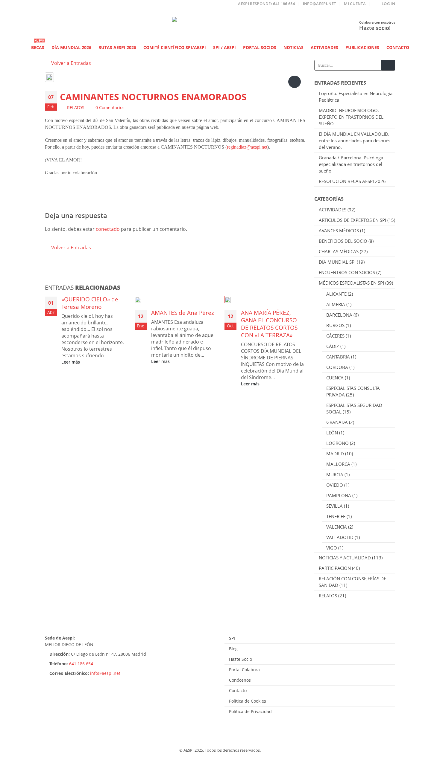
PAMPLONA (338, 495)
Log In (388, 3)
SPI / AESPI (224, 47)
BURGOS (335, 325)
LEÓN (332, 433)
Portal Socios (259, 47)
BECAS (37, 45)
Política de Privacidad (250, 711)
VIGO (331, 548)
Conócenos (240, 680)
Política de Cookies (247, 701)
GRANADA (337, 422)
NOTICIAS (293, 47)
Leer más (71, 362)
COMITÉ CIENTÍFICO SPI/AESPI (174, 47)
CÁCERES (335, 336)
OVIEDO (334, 485)
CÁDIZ (332, 346)
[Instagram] (85, 5)
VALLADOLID (339, 537)
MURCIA (334, 474)
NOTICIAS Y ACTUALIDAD (345, 558)
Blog (233, 648)
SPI (232, 638)
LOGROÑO (337, 443)
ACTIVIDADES (332, 210)
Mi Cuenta (355, 3)
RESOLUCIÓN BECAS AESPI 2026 (352, 181)
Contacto (397, 47)
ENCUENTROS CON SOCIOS (347, 272)
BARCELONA (339, 315)
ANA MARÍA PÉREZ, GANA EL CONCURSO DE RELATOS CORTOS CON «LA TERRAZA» (269, 324)
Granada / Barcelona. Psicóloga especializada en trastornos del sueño (351, 164)
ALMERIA (335, 304)
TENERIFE (335, 516)
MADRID (335, 454)
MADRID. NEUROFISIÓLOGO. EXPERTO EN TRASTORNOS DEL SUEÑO (351, 116)
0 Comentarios (110, 107)
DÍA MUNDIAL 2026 (71, 47)
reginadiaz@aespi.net (247, 146)
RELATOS (75, 107)
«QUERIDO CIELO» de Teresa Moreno (89, 303)
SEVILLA (334, 506)
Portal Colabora (244, 669)
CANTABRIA (338, 357)
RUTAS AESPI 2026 (117, 47)
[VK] (96, 5)
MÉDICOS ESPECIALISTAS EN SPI (351, 283)
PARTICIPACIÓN (335, 568)
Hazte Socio (240, 659)
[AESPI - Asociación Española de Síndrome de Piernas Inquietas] (220, 26)
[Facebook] (49, 5)
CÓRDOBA (337, 367)
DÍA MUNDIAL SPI (337, 262)
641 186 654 (81, 663)
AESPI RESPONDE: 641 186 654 (266, 3)
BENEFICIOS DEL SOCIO (343, 241)
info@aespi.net (319, 3)
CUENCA (335, 378)
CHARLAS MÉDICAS (339, 251)
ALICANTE (336, 294)
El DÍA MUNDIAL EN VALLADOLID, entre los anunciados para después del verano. (354, 140)
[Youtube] (73, 5)
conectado (108, 229)
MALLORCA (338, 464)
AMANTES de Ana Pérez (182, 313)
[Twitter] (61, 5)
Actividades (324, 47)
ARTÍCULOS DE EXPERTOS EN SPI (352, 220)
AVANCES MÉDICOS (339, 231)
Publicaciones (362, 47)
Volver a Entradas (70, 63)
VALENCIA (336, 527)
